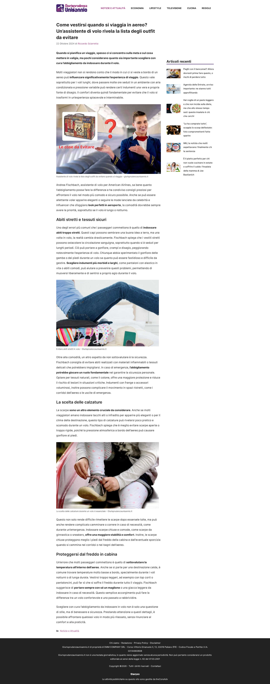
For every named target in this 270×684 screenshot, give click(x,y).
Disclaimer (155, 643)
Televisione (174, 8)
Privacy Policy (141, 643)
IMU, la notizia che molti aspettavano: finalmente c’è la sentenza (197, 147)
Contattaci (156, 666)
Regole (206, 8)
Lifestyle (155, 8)
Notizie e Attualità (113, 8)
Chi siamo (114, 643)
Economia (137, 8)
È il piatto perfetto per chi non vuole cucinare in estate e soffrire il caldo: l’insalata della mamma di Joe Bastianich (197, 166)
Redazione (126, 643)
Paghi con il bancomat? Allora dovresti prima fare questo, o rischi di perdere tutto (198, 73)
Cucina (191, 8)
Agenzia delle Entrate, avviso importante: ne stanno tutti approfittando (198, 88)
